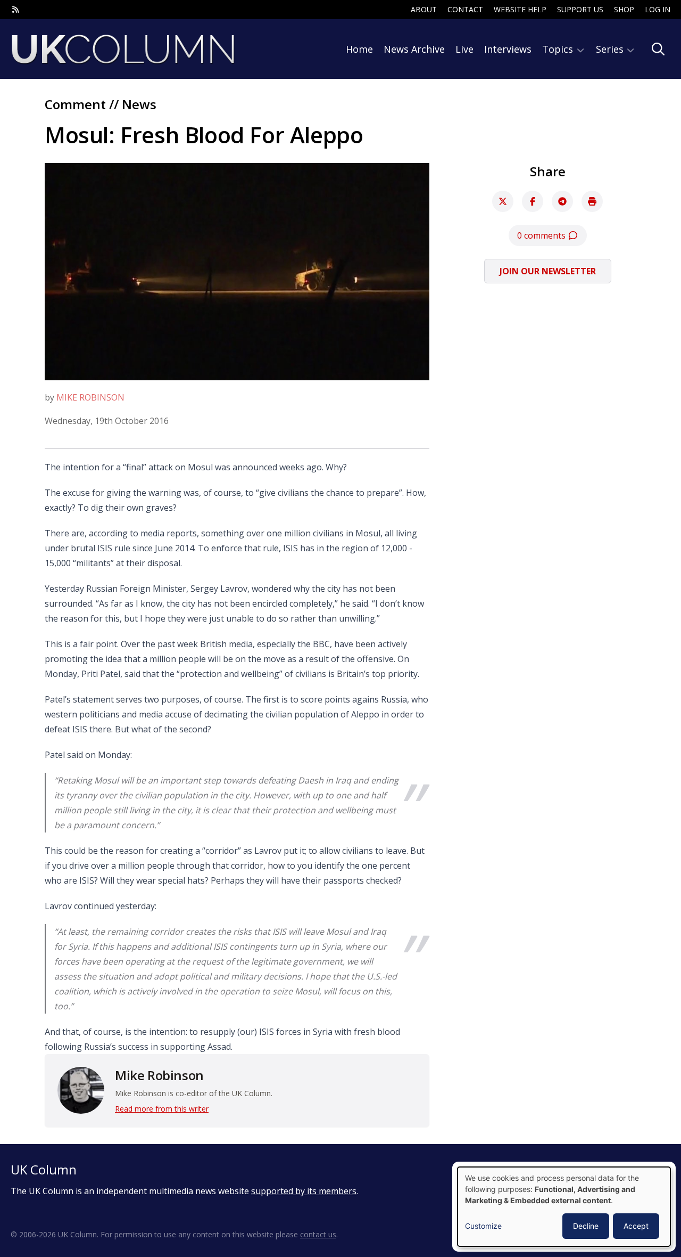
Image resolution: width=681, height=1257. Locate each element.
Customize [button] (483, 1225)
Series (611, 49)
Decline (586, 1225)
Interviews (507, 49)
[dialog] (564, 1206)
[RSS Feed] (15, 9)
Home (359, 49)
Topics (559, 49)
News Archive (414, 49)
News (139, 104)
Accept (636, 1225)
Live (464, 49)
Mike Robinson (90, 397)
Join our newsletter (548, 271)
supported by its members (303, 1191)
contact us (318, 1234)
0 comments (542, 235)
